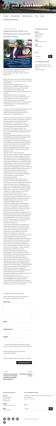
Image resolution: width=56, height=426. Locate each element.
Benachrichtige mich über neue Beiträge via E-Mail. (17, 358)
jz (15, 29)
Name (6, 321)
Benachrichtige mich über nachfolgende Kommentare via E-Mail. (14, 352)
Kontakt (42, 16)
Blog (36, 16)
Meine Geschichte (15, 16)
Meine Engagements (28, 16)
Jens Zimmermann (27, 5)
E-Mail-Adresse (8, 329)
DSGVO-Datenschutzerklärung (11, 19)
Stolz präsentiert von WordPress (31, 419)
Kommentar (7, 302)
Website (6, 337)
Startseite (6, 16)
